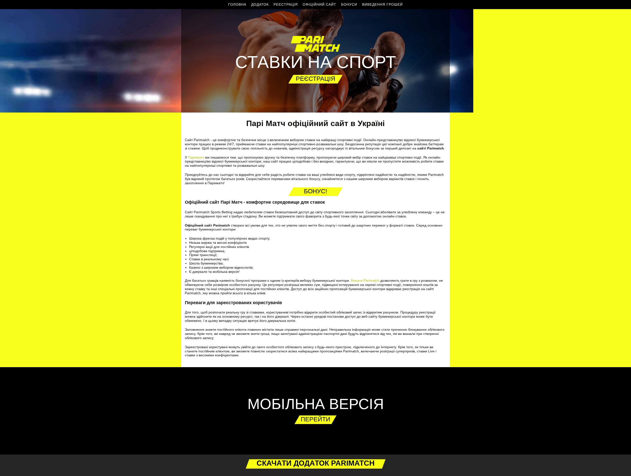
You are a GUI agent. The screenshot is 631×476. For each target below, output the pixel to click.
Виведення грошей (382, 4)
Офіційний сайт (319, 4)
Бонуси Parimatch (365, 280)
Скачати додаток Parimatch (316, 463)
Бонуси (349, 4)
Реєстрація (286, 4)
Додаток (260, 4)
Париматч (196, 157)
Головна (237, 4)
